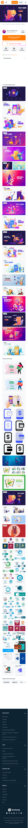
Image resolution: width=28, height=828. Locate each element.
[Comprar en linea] (13, 123)
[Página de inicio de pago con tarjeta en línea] (13, 231)
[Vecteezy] (2, 2)
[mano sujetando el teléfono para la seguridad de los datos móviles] (7, 165)
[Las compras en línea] (13, 342)
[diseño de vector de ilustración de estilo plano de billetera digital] (9, 583)
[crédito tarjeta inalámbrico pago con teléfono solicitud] (13, 603)
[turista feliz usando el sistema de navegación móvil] (13, 327)
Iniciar (20, 2)
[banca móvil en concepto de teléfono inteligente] (13, 561)
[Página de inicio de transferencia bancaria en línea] (13, 201)
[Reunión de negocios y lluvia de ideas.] (13, 216)
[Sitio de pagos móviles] (8, 173)
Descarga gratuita (14, 37)
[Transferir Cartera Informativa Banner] (13, 93)
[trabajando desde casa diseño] (13, 246)
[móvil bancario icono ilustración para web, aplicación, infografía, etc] (8, 421)
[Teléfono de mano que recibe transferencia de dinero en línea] (13, 408)
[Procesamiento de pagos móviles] (13, 153)
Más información (7, 57)
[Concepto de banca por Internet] (13, 108)
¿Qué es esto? (14, 54)
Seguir (23, 32)
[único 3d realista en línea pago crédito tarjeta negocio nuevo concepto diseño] (9, 592)
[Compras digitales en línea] (13, 186)
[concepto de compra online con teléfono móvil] (13, 288)
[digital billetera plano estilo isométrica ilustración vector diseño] (6, 573)
